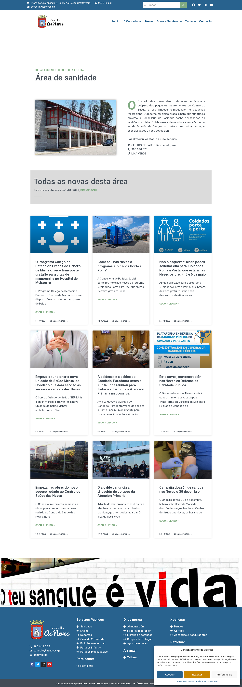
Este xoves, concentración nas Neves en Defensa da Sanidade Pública (180, 381)
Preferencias (224, 674)
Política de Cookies (186, 681)
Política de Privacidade (206, 681)
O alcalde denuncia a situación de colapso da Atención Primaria (116, 491)
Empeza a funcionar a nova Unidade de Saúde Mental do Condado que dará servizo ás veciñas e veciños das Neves (58, 383)
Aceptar (170, 674)
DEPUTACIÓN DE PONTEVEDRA (142, 683)
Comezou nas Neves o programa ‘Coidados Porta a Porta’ (119, 266)
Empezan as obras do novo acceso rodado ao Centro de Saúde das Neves (57, 491)
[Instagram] (205, 5)
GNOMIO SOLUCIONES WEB (93, 683)
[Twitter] (199, 5)
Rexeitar (197, 674)
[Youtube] (211, 5)
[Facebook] (193, 5)
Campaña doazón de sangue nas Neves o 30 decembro (181, 489)
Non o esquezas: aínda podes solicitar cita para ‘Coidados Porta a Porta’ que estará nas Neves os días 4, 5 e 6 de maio (182, 268)
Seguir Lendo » (45, 312)
